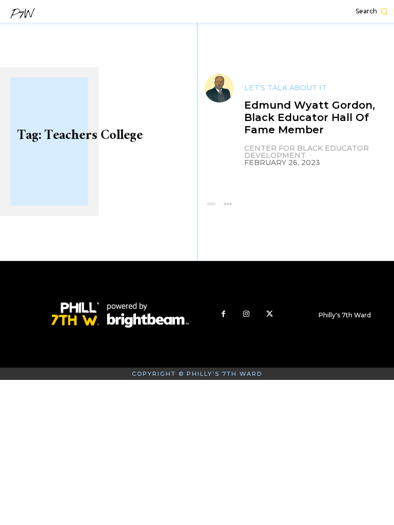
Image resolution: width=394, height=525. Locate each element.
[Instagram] (246, 314)
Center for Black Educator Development (306, 152)
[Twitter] (270, 314)
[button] (319, 11)
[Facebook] (223, 314)
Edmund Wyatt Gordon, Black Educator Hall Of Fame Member (309, 117)
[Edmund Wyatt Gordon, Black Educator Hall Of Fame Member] (219, 88)
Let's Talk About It (285, 87)
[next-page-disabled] (227, 203)
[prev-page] (211, 203)
